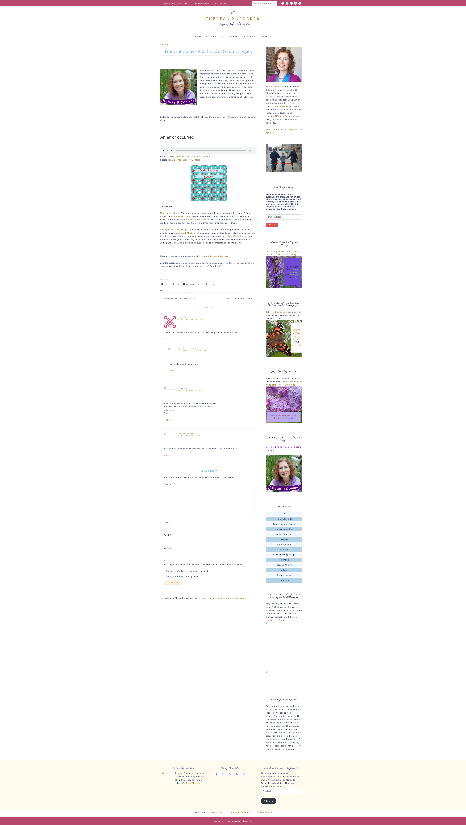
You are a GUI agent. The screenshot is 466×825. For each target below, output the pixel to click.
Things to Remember (281, 106)
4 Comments (164, 290)
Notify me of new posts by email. (182, 576)
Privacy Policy (265, 812)
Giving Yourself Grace (284, 524)
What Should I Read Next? (194, 220)
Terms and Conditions (240, 812)
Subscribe (269, 801)
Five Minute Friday (284, 519)
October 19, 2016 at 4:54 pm (190, 319)
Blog (284, 514)
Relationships (284, 575)
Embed (206, 156)
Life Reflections (284, 544)
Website (168, 548)
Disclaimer (217, 812)
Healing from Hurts (284, 534)
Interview (284, 539)
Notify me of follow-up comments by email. (187, 571)
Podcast (165, 44)
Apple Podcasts (179, 160)
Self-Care (284, 580)
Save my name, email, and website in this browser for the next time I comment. (203, 564)
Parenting (284, 560)
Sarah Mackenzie (189, 233)
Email (167, 535)
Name (167, 522)
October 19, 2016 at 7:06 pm (194, 351)
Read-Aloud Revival (238, 236)
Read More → (193, 783)
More (197, 160)
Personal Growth (284, 565)
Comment (169, 484)
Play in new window (179, 156)
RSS (191, 160)
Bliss (180, 317)
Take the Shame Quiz (276, 312)
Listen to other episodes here (214, 256)
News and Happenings (284, 555)
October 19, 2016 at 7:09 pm (190, 435)
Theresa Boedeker (233, 19)
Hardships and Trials (284, 529)
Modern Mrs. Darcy (169, 213)
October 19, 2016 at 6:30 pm (190, 390)
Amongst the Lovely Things (174, 229)
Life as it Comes (283, 116)
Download (196, 156)
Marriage (283, 550)
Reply (167, 339)
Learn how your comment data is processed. (223, 598)
